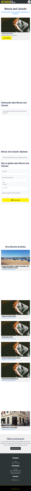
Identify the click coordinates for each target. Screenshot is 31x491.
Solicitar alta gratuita (15, 448)
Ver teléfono (7, 38)
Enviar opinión (16, 200)
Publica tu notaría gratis (15, 463)
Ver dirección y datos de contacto (8, 269)
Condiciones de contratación (15, 473)
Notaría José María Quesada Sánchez (11, 358)
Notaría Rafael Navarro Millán (10, 379)
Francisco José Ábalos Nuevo (9, 316)
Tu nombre (4, 171)
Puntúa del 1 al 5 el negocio (7, 177)
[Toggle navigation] (29, 1)
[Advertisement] (15, 58)
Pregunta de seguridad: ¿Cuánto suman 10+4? (11, 193)
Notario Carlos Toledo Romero (10, 428)
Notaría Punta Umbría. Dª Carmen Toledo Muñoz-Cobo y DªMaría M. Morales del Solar (15, 267)
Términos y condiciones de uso (15, 472)
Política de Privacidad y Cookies (15, 470)
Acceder (15, 461)
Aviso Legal (15, 469)
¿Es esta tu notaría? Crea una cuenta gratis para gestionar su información (15, 13)
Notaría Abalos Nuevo (7, 337)
